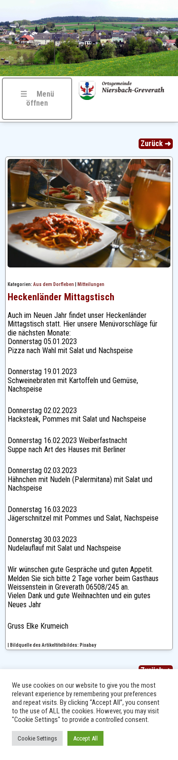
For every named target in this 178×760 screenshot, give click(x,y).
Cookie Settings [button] (37, 738)
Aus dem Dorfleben (53, 284)
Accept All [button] (85, 738)
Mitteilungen (90, 284)
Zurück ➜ (156, 143)
